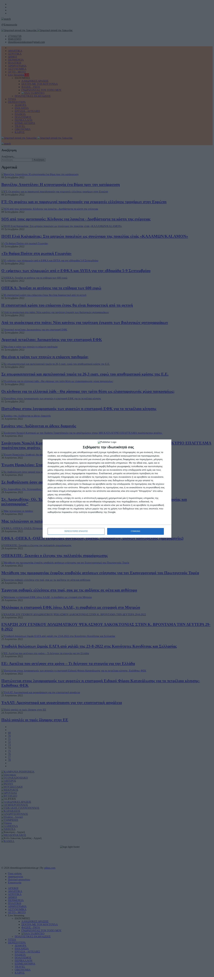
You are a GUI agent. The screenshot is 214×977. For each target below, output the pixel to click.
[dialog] (107, 488)
